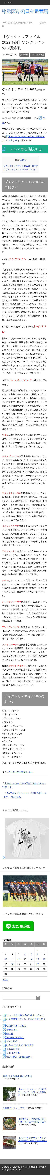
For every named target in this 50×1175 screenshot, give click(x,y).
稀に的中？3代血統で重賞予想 (19, 1045)
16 (44, 959)
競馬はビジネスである (15, 1026)
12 (19, 959)
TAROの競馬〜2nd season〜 (18, 1057)
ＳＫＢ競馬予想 (12, 1049)
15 (38, 959)
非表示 (23, 160)
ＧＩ (31, 772)
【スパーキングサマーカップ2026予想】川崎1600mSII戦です (32, 1141)
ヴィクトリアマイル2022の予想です (20, 166)
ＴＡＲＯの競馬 (12, 1053)
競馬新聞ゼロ (11, 1030)
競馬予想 (24, 55)
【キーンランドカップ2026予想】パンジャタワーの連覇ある (32, 1092)
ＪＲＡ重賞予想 (37, 55)
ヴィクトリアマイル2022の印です (19, 169)
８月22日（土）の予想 (13, 1108)
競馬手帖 (9, 1034)
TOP (19, 23)
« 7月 (5, 980)
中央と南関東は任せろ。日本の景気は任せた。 (24, 1020)
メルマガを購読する (26, 149)
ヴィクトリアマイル (18, 772)
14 (31, 959)
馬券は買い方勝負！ (14, 1037)
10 (6, 959)
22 (38, 964)
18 (12, 964)
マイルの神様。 (12, 1041)
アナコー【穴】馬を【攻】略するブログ (24, 1015)
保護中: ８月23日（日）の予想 (17, 1076)
